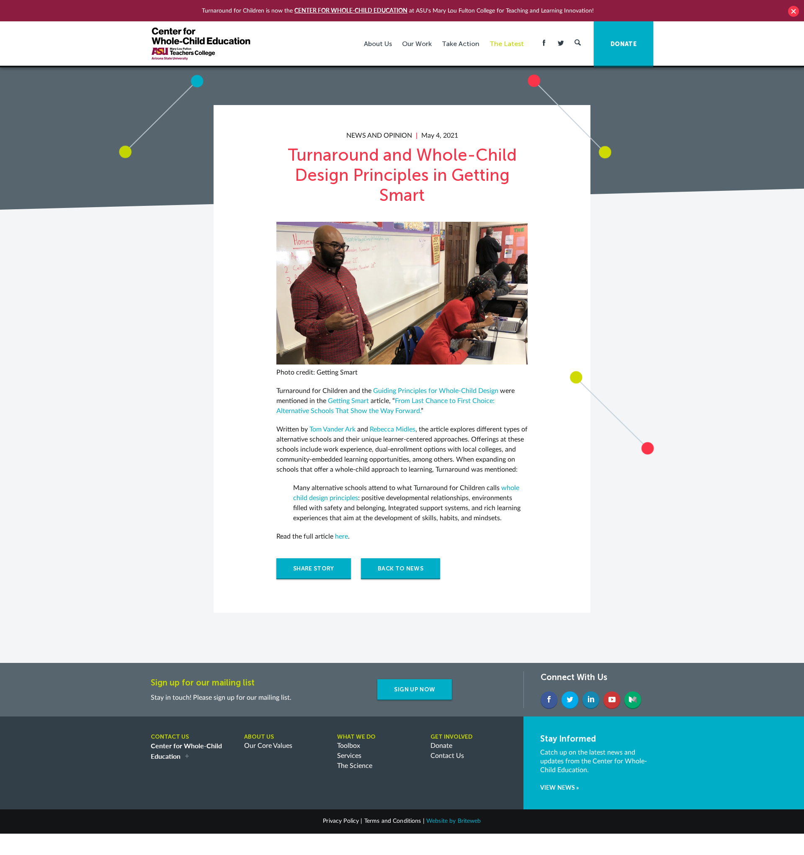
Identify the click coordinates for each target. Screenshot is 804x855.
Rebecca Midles (392, 429)
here (341, 536)
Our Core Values (268, 745)
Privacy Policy (341, 821)
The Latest (507, 44)
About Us (378, 44)
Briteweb (469, 821)
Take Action (460, 44)
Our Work (417, 44)
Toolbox (348, 745)
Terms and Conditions (392, 821)
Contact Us (447, 755)
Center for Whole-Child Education (350, 10)
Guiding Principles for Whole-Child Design (435, 391)
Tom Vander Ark (332, 429)
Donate (441, 745)
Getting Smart (348, 401)
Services (349, 755)
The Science (354, 766)
